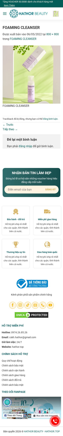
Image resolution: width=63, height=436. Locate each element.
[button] (5, 13)
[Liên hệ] (55, 421)
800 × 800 (52, 34)
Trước (8, 124)
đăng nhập (25, 146)
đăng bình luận (50, 119)
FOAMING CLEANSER (23, 39)
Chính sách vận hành (13, 370)
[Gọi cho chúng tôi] (42, 305)
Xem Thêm (9, 5)
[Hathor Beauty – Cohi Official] (28, 13)
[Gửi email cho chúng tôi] (35, 305)
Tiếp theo (10, 129)
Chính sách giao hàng (13, 375)
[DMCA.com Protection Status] (31, 315)
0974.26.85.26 (19, 332)
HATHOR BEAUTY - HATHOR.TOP (42, 431)
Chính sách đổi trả (11, 380)
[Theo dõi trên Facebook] (12, 305)
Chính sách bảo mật (12, 365)
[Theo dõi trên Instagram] (20, 305)
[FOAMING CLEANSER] (31, 74)
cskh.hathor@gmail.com (22, 337)
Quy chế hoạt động (12, 360)
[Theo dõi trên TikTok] (27, 305)
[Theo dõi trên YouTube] (50, 305)
